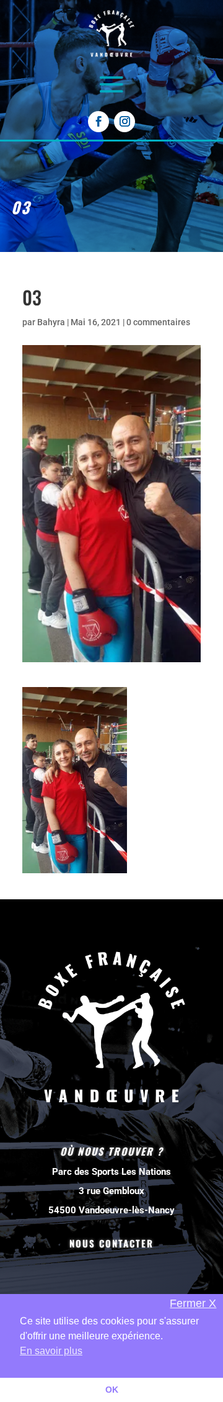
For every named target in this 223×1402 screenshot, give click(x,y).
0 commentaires (158, 322)
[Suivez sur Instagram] (124, 121)
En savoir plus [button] (51, 1351)
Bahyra (51, 322)
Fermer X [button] (193, 1304)
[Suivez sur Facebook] (98, 121)
